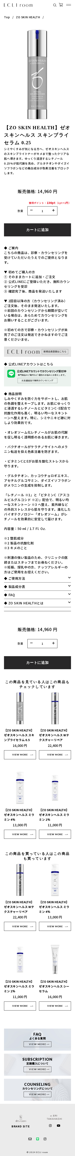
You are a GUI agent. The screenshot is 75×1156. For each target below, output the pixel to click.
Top (7, 17)
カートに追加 (37, 230)
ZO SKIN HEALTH (28, 17)
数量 (21, 210)
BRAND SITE (21, 1126)
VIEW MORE (20, 754)
